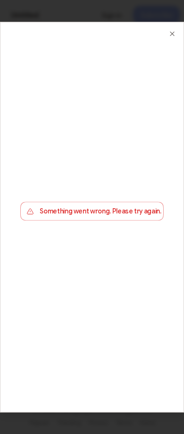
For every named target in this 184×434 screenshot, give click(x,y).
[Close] (172, 33)
